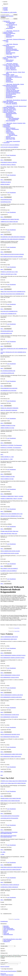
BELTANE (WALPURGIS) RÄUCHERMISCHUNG (12, 293)
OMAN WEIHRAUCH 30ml (7, 478)
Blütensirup (5, 40)
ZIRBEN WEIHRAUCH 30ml (7, 427)
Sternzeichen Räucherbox (11, 49)
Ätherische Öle (6, 21)
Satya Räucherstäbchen (11, 94)
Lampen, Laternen (10, 132)
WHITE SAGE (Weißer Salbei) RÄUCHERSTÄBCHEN (13, 783)
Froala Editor (17, 628)
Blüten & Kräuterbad (10, 120)
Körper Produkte (6, 124)
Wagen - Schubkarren (10, 128)
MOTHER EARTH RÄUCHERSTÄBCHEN (11, 869)
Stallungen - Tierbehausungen (12, 129)
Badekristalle (9, 114)
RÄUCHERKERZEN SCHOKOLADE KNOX (11, 697)
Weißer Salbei (9, 53)
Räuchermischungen (10, 46)
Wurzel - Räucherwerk (11, 67)
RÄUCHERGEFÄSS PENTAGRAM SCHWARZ (12, 256)
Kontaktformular (4, 921)
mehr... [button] (2, 159)
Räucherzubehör (9, 81)
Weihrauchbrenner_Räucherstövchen (14, 77)
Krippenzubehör (6, 126)
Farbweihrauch (9, 61)
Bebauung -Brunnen (10, 137)
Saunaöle (11, 26)
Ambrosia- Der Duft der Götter (12, 90)
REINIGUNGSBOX (5, 184)
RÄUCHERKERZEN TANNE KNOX (9, 717)
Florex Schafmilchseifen (14, 118)
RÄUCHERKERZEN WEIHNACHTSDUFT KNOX (12, 657)
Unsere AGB (6, 933)
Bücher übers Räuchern (8, 101)
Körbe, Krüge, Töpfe (10, 138)
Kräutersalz (8, 34)
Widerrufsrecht (6, 927)
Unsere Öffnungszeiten (8, 928)
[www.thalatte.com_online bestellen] (9, 12)
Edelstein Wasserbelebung (8, 107)
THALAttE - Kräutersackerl (9, 108)
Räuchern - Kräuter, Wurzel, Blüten (10, 64)
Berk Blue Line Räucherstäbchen (13, 92)
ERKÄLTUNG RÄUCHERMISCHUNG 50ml (11, 516)
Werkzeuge (8, 136)
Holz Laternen (12, 134)
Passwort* (3, 964)
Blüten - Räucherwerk (10, 68)
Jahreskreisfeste (9, 47)
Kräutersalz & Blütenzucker (9, 33)
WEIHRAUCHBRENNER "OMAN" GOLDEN (11, 498)
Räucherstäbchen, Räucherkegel (10, 85)
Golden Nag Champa (10, 89)
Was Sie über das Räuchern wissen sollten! (12, 939)
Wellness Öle (11, 23)
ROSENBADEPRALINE (6, 333)
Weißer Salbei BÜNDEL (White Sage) (9, 533)
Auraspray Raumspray (8, 32)
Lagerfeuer (8, 130)
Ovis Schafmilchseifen (13, 119)
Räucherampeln (9, 79)
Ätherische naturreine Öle (11, 24)
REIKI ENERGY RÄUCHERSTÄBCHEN (10, 800)
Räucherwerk (6, 45)
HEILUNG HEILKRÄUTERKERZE (9, 410)
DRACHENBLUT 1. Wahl (7, 459)
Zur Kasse (5, 7)
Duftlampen (8, 80)
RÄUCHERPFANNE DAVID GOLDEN (10, 553)
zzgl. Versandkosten (11, 155)
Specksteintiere (6, 125)
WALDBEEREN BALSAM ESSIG (8, 390)
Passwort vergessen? (5, 966)
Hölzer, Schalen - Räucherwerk (12, 66)
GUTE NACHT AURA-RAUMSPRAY (9, 147)
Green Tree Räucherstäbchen (12, 87)
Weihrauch (5, 58)
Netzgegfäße (8, 78)
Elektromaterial (9, 131)
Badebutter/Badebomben (11, 113)
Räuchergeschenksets (10, 52)
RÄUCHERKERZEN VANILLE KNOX (10, 677)
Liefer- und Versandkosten (9, 929)
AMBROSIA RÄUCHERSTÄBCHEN (9, 221)
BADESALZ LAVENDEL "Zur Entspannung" (11, 447)
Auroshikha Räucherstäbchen (12, 91)
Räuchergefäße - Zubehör (8, 74)
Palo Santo (8, 51)
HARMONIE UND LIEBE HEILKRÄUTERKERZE (12, 239)
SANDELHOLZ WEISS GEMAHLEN (9, 887)
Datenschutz (6, 926)
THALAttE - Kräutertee (8, 111)
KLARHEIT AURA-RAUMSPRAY (9, 570)
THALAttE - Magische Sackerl (10, 102)
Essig (7, 41)
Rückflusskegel (9, 97)
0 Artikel (3, 16)
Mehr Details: (12, 30)
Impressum (5, 930)
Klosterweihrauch (10, 60)
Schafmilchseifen (9, 117)
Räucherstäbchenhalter (11, 96)
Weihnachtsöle (12, 27)
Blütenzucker (9, 36)
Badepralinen (9, 115)
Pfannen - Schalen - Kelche (12, 75)
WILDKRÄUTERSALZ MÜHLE (8, 164)
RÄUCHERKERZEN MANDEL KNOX (10, 736)
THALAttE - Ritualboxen (11, 103)
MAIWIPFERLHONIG (6, 201)
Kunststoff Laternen (13, 135)
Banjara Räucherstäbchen (11, 86)
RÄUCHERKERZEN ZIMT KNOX (9, 639)
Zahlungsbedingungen (8, 934)
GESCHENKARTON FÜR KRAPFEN (9, 818)
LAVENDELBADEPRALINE (7, 373)
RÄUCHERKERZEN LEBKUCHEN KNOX (11, 756)
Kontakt (5, 932)
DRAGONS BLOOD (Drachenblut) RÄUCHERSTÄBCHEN (8, 836)
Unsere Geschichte (7, 940)
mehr (2, 775)
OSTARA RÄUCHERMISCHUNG (8, 313)
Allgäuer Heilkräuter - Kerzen (9, 109)
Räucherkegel (9, 95)
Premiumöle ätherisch (10, 22)
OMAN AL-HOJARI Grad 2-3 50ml (9, 274)
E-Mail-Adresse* (4, 962)
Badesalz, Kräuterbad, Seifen (9, 112)
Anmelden (5, 10)
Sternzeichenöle (9, 28)
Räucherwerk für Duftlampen (12, 50)
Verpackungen (6, 142)
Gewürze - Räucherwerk (11, 69)
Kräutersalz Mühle (10, 35)
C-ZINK (2, 854)
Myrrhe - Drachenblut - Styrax (9, 57)
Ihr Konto (5, 8)
